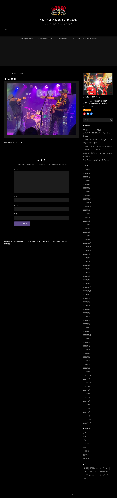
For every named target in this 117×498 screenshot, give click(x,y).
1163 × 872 (19, 142)
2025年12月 (87, 199)
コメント (17, 169)
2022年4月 (87, 361)
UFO (85, 472)
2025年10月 (87, 206)
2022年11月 (87, 335)
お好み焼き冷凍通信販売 (27, 39)
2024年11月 (87, 247)
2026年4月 (87, 184)
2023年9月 (87, 298)
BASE (86, 468)
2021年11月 (87, 379)
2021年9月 (86, 386)
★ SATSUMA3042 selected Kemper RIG (84, 39)
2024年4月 (87, 272)
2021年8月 (86, 390)
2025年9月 (87, 210)
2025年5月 (87, 225)
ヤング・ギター (105, 475)
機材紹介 (86, 455)
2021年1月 (86, 416)
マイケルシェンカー (91, 475)
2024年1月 (86, 283)
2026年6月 (87, 177)
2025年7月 (87, 217)
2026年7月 (87, 173)
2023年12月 (87, 287)
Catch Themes (84, 494)
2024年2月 (87, 280)
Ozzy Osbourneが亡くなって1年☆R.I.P (96, 160)
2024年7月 (87, 261)
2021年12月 (87, 375)
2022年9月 (87, 342)
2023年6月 (87, 309)
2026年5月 (87, 181)
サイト (16, 214)
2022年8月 (87, 346)
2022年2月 (87, 368)
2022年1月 (86, 372)
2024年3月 (87, 276)
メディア (86, 444)
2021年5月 (86, 401)
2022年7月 (87, 350)
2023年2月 (87, 324)
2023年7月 (87, 306)
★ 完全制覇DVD (62, 39)
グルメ (85, 433)
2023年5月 (87, 313)
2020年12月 (87, 419)
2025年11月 (87, 203)
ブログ (85, 440)
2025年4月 (87, 228)
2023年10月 (87, 294)
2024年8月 (87, 258)
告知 (84, 447)
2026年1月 (86, 195)
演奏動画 (86, 458)
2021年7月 (86, 394)
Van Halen (92, 472)
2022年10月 (87, 339)
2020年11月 (87, 423)
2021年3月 (86, 408)
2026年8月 (87, 170)
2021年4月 (86, 405)
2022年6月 (87, 353)
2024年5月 (87, 269)
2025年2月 (87, 236)
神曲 (85, 479)
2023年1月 (86, 328)
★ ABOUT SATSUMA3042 (45, 39)
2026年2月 (87, 192)
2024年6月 (87, 265)
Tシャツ (106, 468)
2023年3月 (87, 320)
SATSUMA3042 (95, 468)
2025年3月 (87, 232)
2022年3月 (87, 364)
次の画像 (21, 74)
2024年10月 (87, 250)
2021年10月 (87, 383)
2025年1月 (86, 239)
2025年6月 (87, 221)
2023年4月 (87, 317)
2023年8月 (87, 302)
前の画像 (14, 74)
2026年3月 (87, 188)
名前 (15, 196)
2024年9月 (87, 254)
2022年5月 (87, 357)
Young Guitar (103, 472)
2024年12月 (87, 243)
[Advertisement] (58, 54)
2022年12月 (87, 331)
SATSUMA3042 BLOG (58, 20)
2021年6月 (86, 397)
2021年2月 (86, 412)
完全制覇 (86, 451)
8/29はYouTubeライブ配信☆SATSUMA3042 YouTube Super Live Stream (96, 133)
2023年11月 (87, 291)
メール (16, 205)
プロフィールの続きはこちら (90, 106)
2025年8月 (87, 214)
